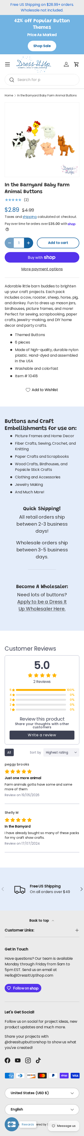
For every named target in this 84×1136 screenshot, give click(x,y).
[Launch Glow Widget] (12, 1124)
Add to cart (58, 242)
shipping (30, 216)
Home (9, 95)
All (9, 752)
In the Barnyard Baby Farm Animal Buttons (47, 95)
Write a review (42, 735)
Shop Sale (42, 46)
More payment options (42, 269)
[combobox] (42, 79)
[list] (42, 140)
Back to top (39, 920)
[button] (76, 64)
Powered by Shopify (44, 1124)
